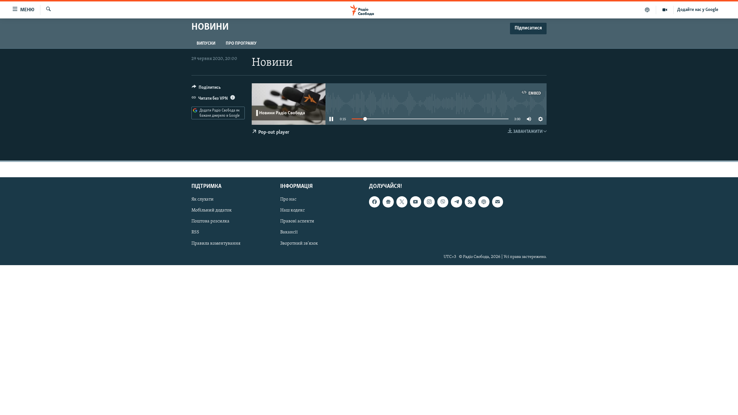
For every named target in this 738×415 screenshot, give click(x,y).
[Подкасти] (647, 10)
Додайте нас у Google (697, 9)
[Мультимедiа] (665, 10)
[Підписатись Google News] (388, 201)
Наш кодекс (292, 210)
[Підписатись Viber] (442, 201)
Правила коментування (215, 243)
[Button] (206, 88)
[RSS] (470, 201)
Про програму (241, 43)
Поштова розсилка (210, 221)
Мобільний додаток (211, 210)
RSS (195, 232)
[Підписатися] (497, 201)
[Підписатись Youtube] (415, 201)
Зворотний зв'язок (299, 243)
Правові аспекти (297, 221)
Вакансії (289, 232)
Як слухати (202, 199)
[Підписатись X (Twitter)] (401, 201)
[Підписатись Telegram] (456, 201)
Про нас (288, 199)
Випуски (206, 43)
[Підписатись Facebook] (374, 201)
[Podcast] (483, 201)
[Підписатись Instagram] (429, 201)
